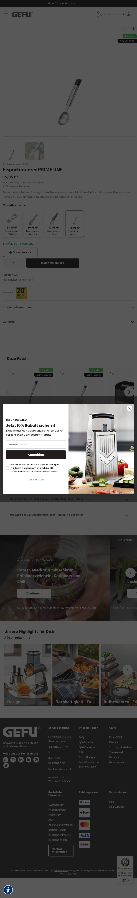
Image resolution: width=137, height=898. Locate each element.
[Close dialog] (129, 408)
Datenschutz (33, 479)
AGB (42, 479)
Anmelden (36, 455)
